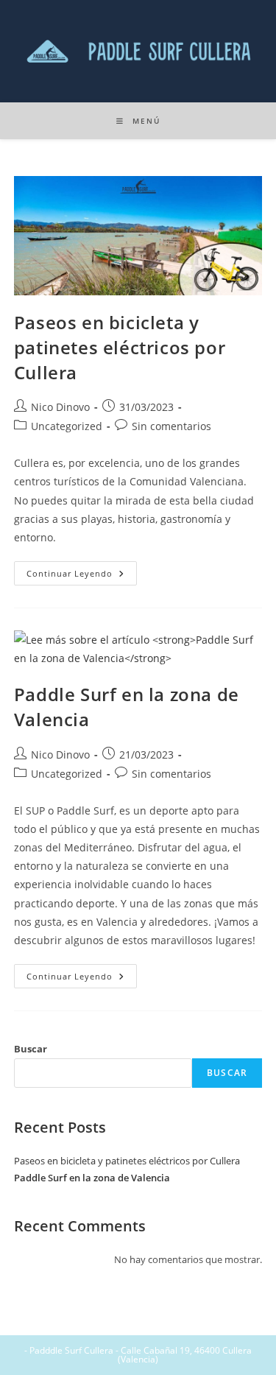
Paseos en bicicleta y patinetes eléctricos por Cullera (119, 347)
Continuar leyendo (81, 570)
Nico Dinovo (60, 407)
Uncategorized (66, 426)
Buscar (30, 1048)
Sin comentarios (171, 426)
